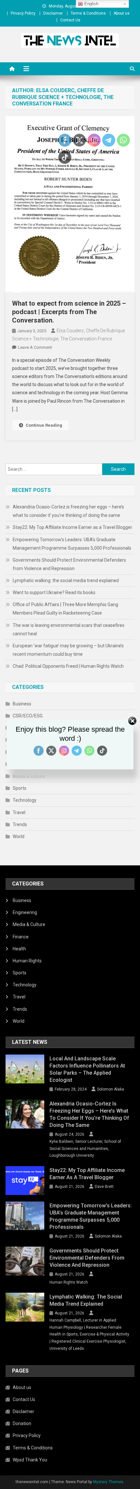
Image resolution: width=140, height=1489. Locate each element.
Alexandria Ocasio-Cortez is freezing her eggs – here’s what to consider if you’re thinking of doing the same (68, 511)
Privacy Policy (23, 13)
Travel (19, 812)
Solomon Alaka (110, 1089)
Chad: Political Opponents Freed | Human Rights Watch (68, 666)
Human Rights (27, 960)
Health (19, 948)
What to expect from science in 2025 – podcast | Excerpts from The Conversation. (69, 311)
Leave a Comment (35, 347)
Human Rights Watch (68, 1282)
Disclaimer (53, 13)
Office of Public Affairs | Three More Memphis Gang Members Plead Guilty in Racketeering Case (65, 609)
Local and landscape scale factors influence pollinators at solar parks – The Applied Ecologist (87, 1069)
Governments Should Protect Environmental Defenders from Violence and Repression (69, 564)
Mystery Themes (108, 1482)
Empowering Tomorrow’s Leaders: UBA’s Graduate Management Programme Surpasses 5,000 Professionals (72, 544)
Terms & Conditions (88, 13)
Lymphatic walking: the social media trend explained (66, 580)
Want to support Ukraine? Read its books (54, 592)
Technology (24, 800)
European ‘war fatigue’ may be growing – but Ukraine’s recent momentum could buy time (68, 650)
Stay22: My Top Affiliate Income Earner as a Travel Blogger (72, 527)
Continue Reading (44, 425)
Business (22, 703)
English (90, 3)
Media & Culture (29, 776)
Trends (20, 824)
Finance (21, 936)
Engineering (25, 912)
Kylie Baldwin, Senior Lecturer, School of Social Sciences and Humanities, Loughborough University (85, 1148)
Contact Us (70, 20)
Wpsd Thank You (30, 1459)
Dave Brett (104, 1186)
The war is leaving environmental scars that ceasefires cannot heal (68, 629)
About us (122, 13)
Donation (22, 1423)
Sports (19, 788)
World (18, 836)
